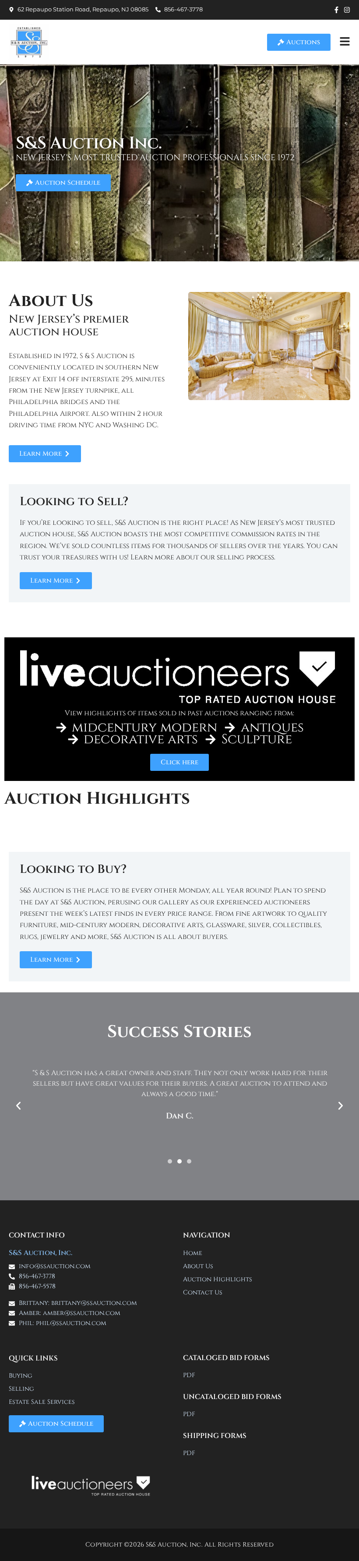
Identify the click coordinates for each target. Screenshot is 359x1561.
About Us (198, 1266)
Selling (21, 1389)
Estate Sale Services (42, 1402)
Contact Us (202, 1292)
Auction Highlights (217, 1279)
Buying (20, 1375)
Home (192, 1253)
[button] (18, 1105)
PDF (189, 1375)
